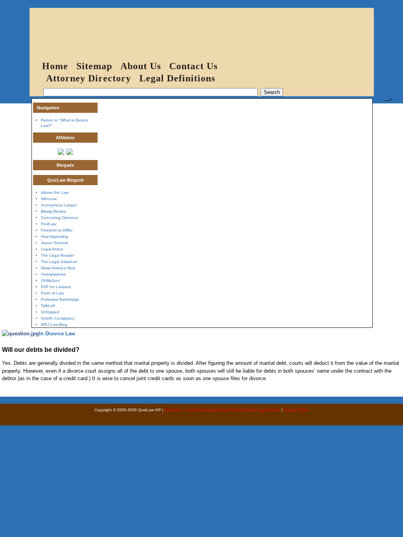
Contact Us (193, 66)
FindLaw (48, 224)
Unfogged (50, 312)
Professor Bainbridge (60, 299)
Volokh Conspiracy (57, 318)
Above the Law (54, 192)
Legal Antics (52, 249)
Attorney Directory (88, 78)
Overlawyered (53, 274)
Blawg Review (53, 211)
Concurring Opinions (59, 217)
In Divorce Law (57, 334)
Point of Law (52, 293)
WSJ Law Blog (54, 324)
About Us (140, 66)
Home (55, 66)
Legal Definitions (177, 78)
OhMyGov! (50, 280)
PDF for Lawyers (56, 287)
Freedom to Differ (56, 230)
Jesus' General (54, 243)
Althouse (49, 199)
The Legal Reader (57, 255)
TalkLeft (48, 305)
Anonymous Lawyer (59, 205)
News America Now (58, 268)
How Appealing (54, 236)
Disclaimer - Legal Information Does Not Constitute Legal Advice (222, 410)
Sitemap (94, 66)
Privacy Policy (296, 410)
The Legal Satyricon (59, 261)
